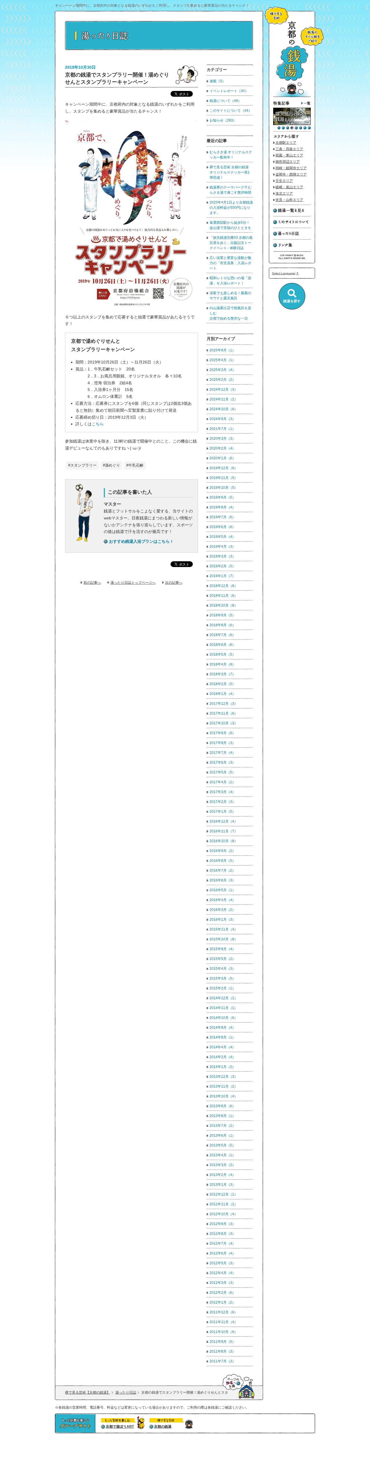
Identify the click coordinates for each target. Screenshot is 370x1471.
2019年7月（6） (223, 517)
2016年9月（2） (223, 851)
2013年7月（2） (223, 1126)
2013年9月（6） (223, 1106)
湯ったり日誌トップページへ (133, 583)
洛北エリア (284, 193)
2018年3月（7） (223, 674)
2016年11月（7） (224, 831)
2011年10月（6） (224, 1332)
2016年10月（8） (224, 841)
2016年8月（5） (223, 861)
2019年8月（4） (223, 507)
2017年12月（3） (224, 704)
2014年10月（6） (224, 1018)
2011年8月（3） (223, 1351)
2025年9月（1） (223, 350)
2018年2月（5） (223, 684)
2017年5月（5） (223, 772)
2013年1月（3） (223, 1185)
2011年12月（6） (224, 1312)
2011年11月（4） (224, 1322)
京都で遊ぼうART (120, 1427)
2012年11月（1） (224, 1204)
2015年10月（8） (224, 939)
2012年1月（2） (223, 1302)
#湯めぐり (111, 465)
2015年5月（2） (223, 959)
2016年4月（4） (223, 900)
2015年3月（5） (223, 978)
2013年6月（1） (223, 1135)
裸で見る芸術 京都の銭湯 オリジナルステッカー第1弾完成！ (231, 172)
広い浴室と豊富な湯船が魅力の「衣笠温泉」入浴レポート (230, 263)
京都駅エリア (285, 143)
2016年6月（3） (223, 880)
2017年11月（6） (224, 713)
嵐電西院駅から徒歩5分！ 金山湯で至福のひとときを (230, 225)
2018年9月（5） (223, 615)
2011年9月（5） (223, 1342)
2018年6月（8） (223, 645)
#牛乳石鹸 (134, 465)
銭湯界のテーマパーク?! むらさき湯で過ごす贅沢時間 (230, 190)
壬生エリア (284, 181)
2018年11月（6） (224, 596)
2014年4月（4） (223, 1047)
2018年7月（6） (223, 635)
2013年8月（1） (223, 1116)
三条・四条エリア (289, 149)
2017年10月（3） (224, 723)
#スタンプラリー (82, 465)
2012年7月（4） (223, 1243)
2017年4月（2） (223, 782)
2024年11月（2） (224, 399)
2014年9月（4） (223, 1028)
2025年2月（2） (223, 380)
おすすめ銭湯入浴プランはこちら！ (141, 541)
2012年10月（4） (224, 1214)
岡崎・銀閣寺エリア (291, 168)
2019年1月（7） (223, 576)
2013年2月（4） (223, 1175)
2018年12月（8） (224, 586)
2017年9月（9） (223, 733)
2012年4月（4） (223, 1273)
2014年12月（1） (224, 998)
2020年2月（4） (223, 448)
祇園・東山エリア (289, 155)
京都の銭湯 (162, 1427)
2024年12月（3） (224, 389)
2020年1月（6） (223, 458)
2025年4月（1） (223, 360)
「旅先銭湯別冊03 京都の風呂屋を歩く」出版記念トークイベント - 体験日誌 (231, 243)
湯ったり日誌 (125, 1392)
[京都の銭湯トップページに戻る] (292, 96)
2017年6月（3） (223, 762)
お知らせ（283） (223, 120)
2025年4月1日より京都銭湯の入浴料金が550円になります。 (231, 207)
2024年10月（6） (224, 409)
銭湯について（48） (225, 101)
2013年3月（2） (223, 1165)
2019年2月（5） (223, 566)
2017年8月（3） (223, 743)
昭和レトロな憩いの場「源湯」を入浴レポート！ (230, 280)
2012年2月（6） (223, 1293)
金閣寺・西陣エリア (291, 174)
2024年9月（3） (223, 419)
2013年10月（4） (224, 1096)
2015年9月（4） (223, 949)
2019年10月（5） (224, 488)
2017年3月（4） (223, 792)
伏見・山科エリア (289, 200)
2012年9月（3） (223, 1224)
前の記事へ (92, 583)
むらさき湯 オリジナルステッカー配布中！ (231, 154)
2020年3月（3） (223, 439)
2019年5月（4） (223, 537)
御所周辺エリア (287, 162)
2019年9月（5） (223, 497)
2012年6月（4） (223, 1253)
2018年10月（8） (224, 605)
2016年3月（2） (223, 910)
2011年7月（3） (223, 1361)
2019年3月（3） (223, 556)
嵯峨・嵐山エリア (289, 187)
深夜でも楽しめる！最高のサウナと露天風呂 (230, 295)
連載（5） (217, 81)
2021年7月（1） (223, 429)
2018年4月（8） (223, 664)
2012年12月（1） (224, 1194)
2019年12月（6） (224, 468)
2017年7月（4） (223, 753)
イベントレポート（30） (229, 91)
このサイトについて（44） (231, 111)
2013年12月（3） (224, 1077)
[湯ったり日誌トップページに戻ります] (159, 49)
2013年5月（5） (223, 1145)
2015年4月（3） (223, 969)
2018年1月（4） (223, 694)
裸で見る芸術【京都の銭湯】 (87, 1392)
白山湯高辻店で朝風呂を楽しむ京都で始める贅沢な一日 (230, 313)
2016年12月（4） (224, 821)
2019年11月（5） (224, 478)
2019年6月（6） (223, 527)
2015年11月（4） (224, 929)
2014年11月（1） (224, 1008)
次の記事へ (173, 583)
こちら (98, 424)
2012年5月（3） (223, 1263)
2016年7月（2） (223, 870)
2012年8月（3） (223, 1234)
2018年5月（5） (223, 654)
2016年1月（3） (223, 920)
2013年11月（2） (224, 1086)
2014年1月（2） (223, 1067)
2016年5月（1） (223, 890)
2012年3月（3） (223, 1283)
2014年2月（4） (223, 1057)
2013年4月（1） (223, 1155)
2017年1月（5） (223, 812)
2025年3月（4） (223, 370)
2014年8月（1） (223, 1037)
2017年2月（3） (223, 802)
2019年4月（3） (223, 547)
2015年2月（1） (223, 988)
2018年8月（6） (223, 625)
